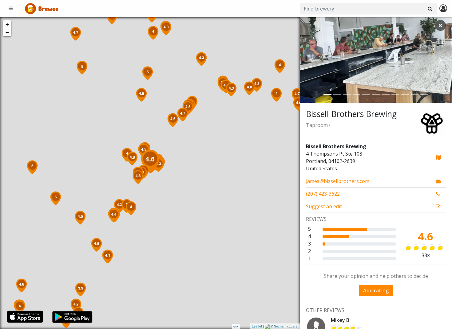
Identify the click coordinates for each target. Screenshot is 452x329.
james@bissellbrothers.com (337, 181)
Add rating (376, 290)
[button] (311, 60)
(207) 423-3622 (323, 193)
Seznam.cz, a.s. (286, 325)
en (234, 326)
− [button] (7, 32)
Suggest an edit (324, 206)
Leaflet (257, 325)
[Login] (443, 9)
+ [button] (7, 24)
